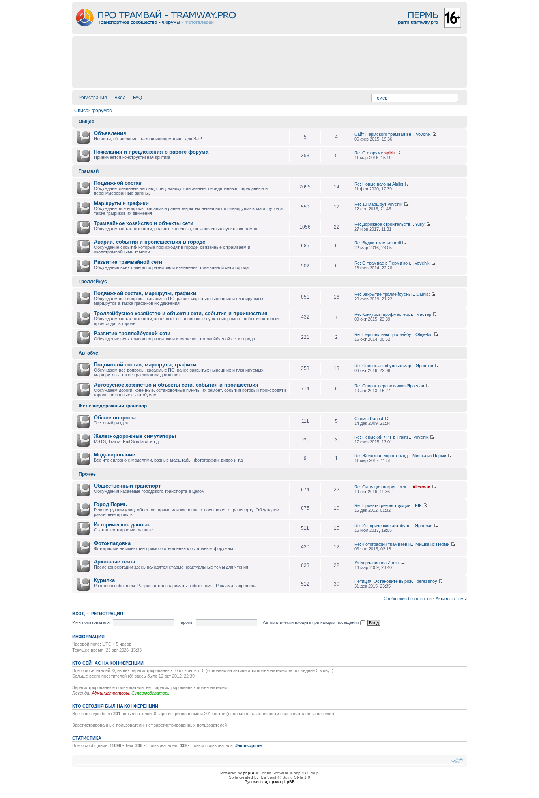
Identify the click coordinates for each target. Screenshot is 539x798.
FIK (418, 505)
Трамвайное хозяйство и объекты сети (143, 223)
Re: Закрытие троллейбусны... (384, 294)
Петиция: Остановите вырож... (384, 581)
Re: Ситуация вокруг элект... (382, 486)
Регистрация (93, 97)
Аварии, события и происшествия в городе (149, 242)
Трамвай (89, 171)
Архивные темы (114, 562)
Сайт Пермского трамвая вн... (384, 134)
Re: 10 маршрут (370, 204)
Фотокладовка (112, 543)
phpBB (249, 773)
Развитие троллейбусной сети (132, 333)
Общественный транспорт (127, 486)
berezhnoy (427, 581)
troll (397, 242)
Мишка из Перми (429, 455)
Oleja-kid (423, 334)
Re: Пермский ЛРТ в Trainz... (383, 437)
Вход (119, 97)
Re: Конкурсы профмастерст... (384, 314)
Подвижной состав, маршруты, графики (145, 293)
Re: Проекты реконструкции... (384, 505)
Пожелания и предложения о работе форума (151, 152)
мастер (424, 314)
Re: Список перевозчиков (380, 385)
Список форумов (93, 110)
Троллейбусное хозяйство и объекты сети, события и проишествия (181, 313)
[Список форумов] (269, 32)
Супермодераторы (150, 693)
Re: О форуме (368, 152)
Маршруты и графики (121, 203)
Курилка (104, 580)
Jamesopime (248, 745)
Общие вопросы (115, 418)
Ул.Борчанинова (370, 562)
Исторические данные (122, 525)
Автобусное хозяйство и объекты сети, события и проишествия (176, 385)
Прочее (87, 474)
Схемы (361, 418)
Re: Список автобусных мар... (384, 365)
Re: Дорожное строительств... (384, 224)
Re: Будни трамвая (373, 242)
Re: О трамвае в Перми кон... (384, 263)
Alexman (421, 486)
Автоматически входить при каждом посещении (311, 622)
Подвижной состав (118, 183)
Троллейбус (93, 281)
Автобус (88, 353)
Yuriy (420, 224)
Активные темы (451, 598)
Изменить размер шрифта (457, 760)
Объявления (110, 133)
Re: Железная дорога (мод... (382, 455)
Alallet (397, 184)
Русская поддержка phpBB (270, 781)
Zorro (393, 562)
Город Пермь (110, 504)
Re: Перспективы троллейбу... (384, 334)
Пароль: (186, 622)
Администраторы (110, 693)
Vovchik (423, 134)
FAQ (137, 97)
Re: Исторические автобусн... (384, 525)
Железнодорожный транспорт (114, 406)
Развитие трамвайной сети (128, 262)
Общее (86, 121)
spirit (389, 152)
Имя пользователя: (91, 622)
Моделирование (114, 455)
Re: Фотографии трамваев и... (384, 544)
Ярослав (424, 365)
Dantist (423, 294)
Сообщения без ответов (408, 598)
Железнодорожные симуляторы (135, 436)
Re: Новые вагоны (372, 184)
